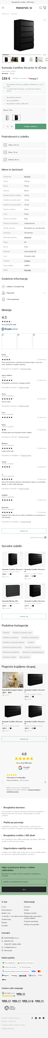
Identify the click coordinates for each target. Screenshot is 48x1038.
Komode (14, 14)
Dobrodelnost (7, 910)
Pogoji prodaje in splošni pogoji (13, 1025)
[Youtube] (41, 1018)
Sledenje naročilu (30, 913)
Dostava (27, 907)
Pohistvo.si (5, 14)
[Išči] (41, 8)
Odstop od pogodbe (31, 924)
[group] (9, 341)
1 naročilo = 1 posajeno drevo (13, 916)
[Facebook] (33, 1018)
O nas (4, 907)
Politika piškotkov (8, 1029)
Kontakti (5, 926)
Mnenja (4, 922)
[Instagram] (37, 1018)
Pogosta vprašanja (31, 921)
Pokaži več (24, 531)
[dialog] (25, 87)
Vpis (24, 889)
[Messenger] (44, 1018)
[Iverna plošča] (35, 251)
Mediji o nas (6, 913)
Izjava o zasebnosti (9, 1021)
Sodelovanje (6, 919)
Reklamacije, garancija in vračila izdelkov (33, 917)
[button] (24, 2)
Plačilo (26, 910)
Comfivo (27, 261)
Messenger (8, 950)
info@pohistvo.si (10, 947)
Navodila (27, 270)
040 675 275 (8, 941)
